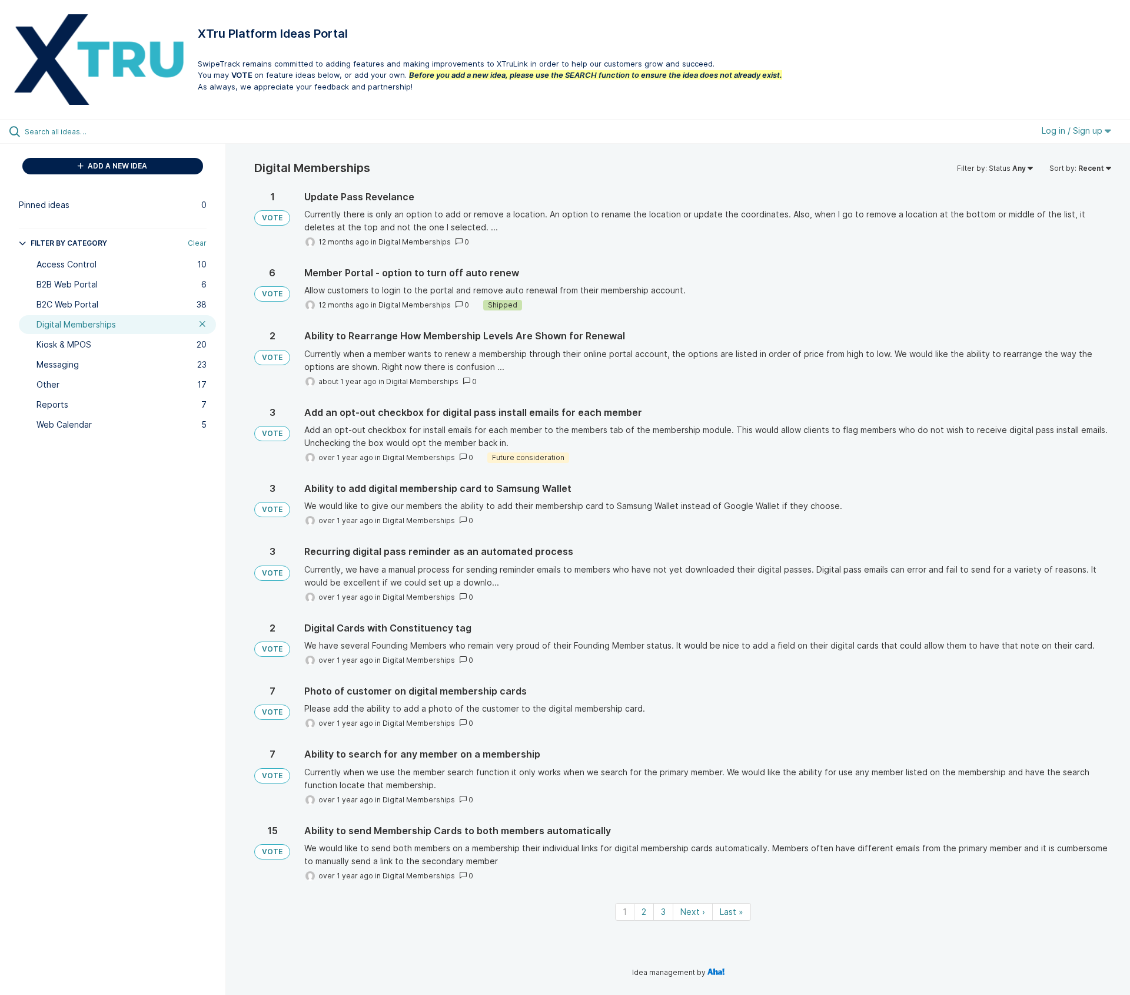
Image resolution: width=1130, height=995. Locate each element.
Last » (731, 912)
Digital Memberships (414, 241)
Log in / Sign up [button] (1073, 130)
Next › (692, 912)
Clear (197, 243)
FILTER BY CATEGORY (69, 243)
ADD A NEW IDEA (116, 165)
